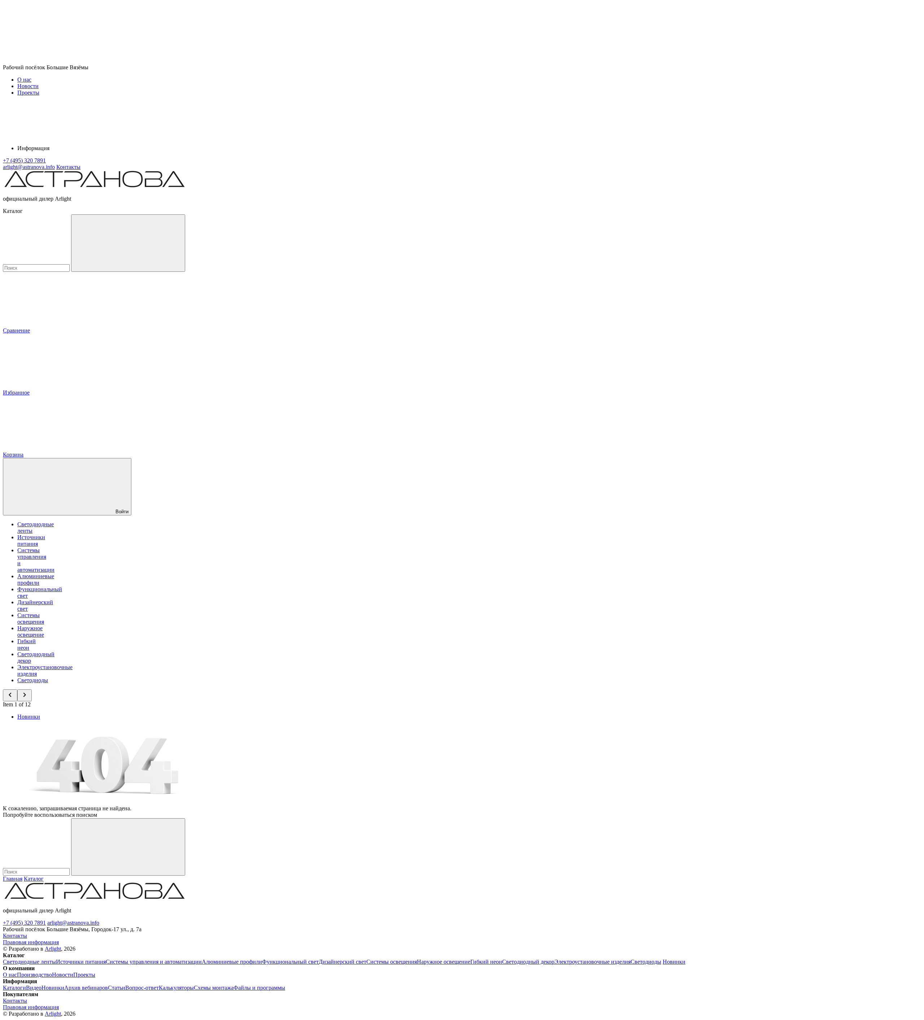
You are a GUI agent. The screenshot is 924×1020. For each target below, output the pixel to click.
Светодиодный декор (528, 962)
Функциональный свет (290, 962)
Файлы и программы (259, 988)
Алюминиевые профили (35, 579)
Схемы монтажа (214, 988)
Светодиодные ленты (29, 962)
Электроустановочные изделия (592, 962)
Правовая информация (31, 942)
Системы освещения (30, 618)
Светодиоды (32, 680)
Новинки (28, 717)
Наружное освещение (30, 631)
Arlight (53, 949)
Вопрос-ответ (142, 988)
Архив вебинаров (86, 988)
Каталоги (14, 988)
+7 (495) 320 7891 (24, 923)
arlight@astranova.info (73, 923)
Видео (34, 988)
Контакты (68, 167)
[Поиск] (128, 243)
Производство (34, 975)
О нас (24, 80)
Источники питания (31, 540)
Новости (28, 86)
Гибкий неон (26, 644)
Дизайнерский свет (342, 962)
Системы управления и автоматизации (154, 962)
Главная (12, 879)
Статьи (116, 988)
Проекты (28, 93)
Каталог (34, 879)
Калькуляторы (176, 988)
